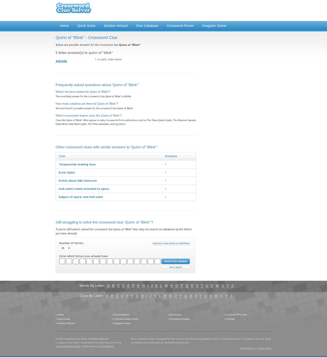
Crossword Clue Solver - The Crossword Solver (74, 9)
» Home (60, 314)
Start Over (175, 267)
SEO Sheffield (107, 346)
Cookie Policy (264, 348)
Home (64, 26)
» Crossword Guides (179, 319)
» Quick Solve (63, 319)
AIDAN (61, 61)
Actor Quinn (67, 172)
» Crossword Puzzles (236, 314)
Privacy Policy (247, 348)
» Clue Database (120, 314)
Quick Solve (86, 26)
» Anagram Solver (121, 323)
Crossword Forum (180, 26)
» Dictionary (174, 314)
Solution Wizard (116, 26)
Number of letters (71, 243)
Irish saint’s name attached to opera (84, 189)
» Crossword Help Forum (125, 319)
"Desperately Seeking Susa (77, 164)
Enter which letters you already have (83, 256)
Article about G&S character (78, 180)
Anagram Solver (214, 26)
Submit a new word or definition (172, 244)
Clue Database (147, 26)
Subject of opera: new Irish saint (81, 197)
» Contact (230, 319)
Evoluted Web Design (69, 346)
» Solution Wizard (65, 323)
